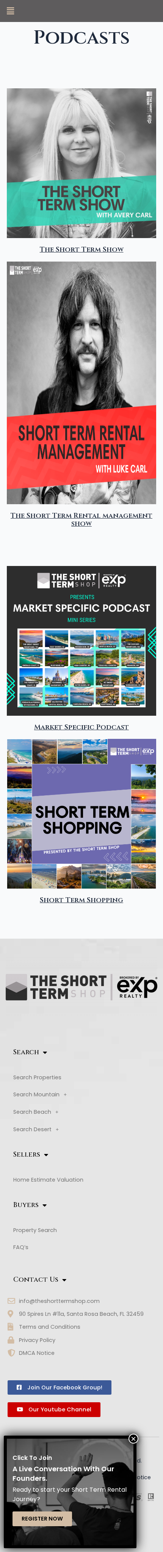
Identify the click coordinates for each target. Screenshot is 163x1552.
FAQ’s (20, 1247)
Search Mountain (36, 1094)
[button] (10, 11)
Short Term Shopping (81, 900)
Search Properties (37, 1077)
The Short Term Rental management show (81, 520)
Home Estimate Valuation (48, 1180)
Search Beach (32, 1112)
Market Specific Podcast (81, 727)
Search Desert (32, 1129)
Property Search (35, 1230)
